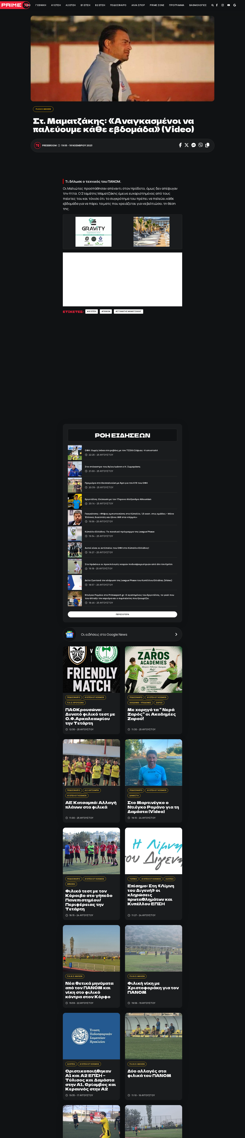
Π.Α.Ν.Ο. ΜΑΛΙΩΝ (45, 109)
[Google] (235, 5)
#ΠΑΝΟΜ (109, 312)
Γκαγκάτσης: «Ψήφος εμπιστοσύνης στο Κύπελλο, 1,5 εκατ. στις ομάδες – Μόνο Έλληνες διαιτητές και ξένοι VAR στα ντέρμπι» (128, 516)
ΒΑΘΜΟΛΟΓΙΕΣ (197, 5)
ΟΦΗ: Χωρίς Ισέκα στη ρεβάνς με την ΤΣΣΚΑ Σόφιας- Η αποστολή (129, 451)
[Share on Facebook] (180, 146)
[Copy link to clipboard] (207, 146)
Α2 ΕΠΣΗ (71, 5)
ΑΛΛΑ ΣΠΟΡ (138, 5)
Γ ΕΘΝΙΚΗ (40, 5)
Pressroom (49, 145)
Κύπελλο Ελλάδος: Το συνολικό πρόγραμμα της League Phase (127, 533)
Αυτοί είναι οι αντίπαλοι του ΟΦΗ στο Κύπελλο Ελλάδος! (123, 549)
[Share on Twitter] (186, 146)
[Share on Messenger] (193, 146)
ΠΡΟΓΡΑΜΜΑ (176, 5)
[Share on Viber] (200, 146)
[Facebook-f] (217, 5)
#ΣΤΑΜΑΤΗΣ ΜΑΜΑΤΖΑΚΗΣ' (136, 312)
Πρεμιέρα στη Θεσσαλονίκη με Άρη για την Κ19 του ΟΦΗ (122, 484)
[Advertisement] (123, 167)
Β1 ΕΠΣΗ (85, 5)
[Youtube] (229, 5)
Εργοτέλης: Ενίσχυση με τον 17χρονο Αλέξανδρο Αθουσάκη (125, 500)
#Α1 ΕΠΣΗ (92, 312)
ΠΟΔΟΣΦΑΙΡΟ (118, 5)
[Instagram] (223, 5)
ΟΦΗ (27, 5)
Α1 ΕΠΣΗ (55, 5)
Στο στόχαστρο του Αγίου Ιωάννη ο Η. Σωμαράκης (118, 468)
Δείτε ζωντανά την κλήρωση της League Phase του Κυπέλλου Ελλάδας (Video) (126, 581)
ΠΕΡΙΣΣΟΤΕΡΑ (122, 616)
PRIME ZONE (157, 5)
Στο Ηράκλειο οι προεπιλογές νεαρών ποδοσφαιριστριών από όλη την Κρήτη (130, 565)
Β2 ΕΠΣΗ (100, 5)
